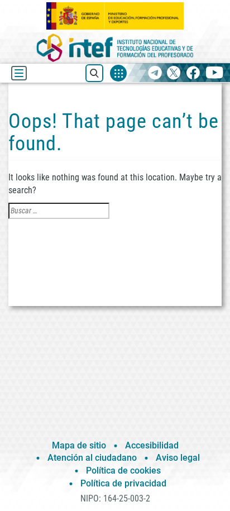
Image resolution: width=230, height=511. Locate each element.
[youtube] (214, 73)
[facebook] (193, 73)
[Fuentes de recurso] (118, 73)
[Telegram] (155, 73)
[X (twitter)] (174, 73)
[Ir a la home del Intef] (115, 48)
